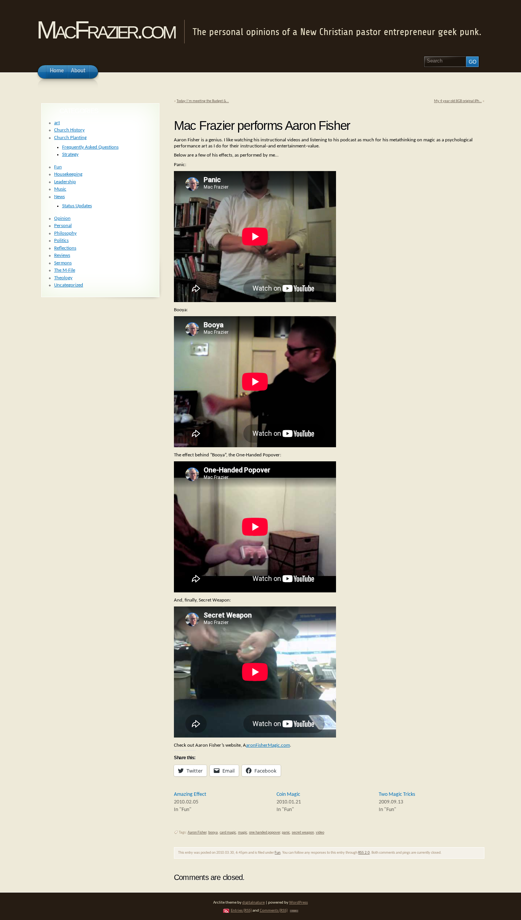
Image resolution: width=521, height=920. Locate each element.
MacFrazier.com (105, 30)
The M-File (64, 270)
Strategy (70, 154)
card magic (228, 832)
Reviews (62, 255)
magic (242, 832)
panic (286, 832)
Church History (69, 130)
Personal (63, 225)
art (57, 122)
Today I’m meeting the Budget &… (203, 101)
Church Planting (70, 137)
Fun (277, 853)
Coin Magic (288, 794)
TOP (294, 911)
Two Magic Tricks (397, 794)
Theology (63, 277)
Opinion (62, 218)
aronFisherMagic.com (268, 745)
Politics (61, 240)
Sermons (63, 263)
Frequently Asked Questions (90, 147)
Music (60, 189)
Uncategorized (68, 285)
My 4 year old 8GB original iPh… (458, 101)
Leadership (65, 181)
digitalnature (253, 903)
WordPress (298, 903)
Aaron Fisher (197, 832)
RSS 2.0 (364, 853)
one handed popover (264, 832)
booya (213, 832)
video (320, 832)
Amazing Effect (190, 794)
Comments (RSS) (274, 911)
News (59, 196)
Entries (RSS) (241, 911)
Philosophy (65, 233)
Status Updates (77, 205)
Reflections (65, 248)
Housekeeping (68, 174)
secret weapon (303, 832)
